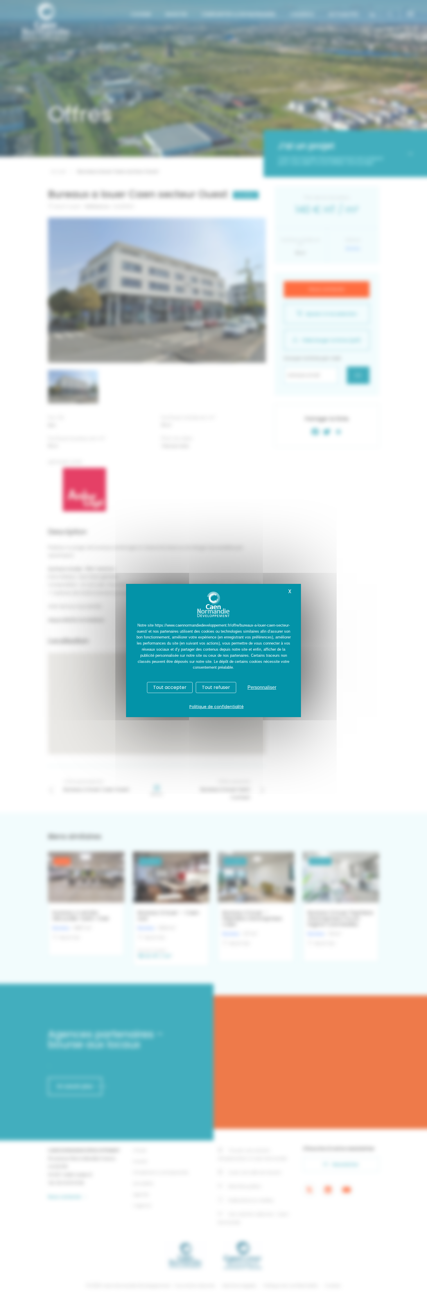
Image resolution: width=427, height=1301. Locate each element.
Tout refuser (216, 687)
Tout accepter (169, 687)
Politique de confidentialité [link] (216, 707)
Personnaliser (261, 687)
